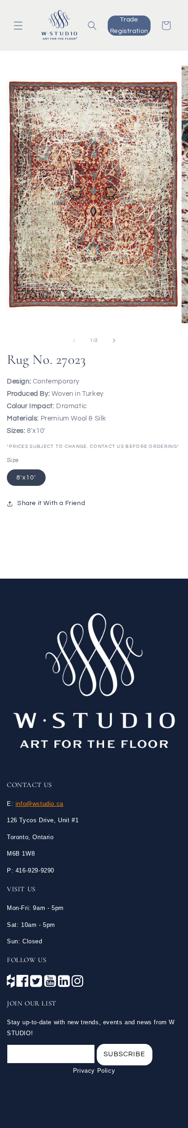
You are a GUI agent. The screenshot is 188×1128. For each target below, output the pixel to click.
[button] (18, 26)
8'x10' (26, 477)
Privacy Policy (94, 1070)
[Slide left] (74, 340)
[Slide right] (114, 340)
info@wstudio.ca (39, 803)
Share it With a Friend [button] (51, 503)
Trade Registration (129, 25)
